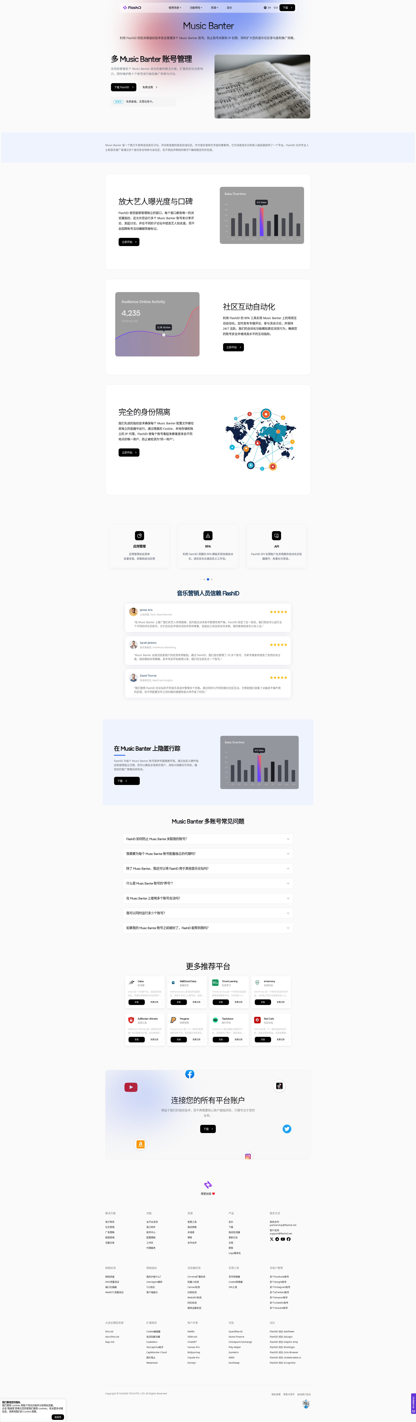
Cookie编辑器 (153, 1331)
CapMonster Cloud (156, 1352)
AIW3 (231, 1357)
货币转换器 (234, 1276)
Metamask (152, 1362)
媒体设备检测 (194, 1307)
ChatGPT (192, 1341)
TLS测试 (150, 1287)
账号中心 (151, 1232)
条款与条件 (289, 1394)
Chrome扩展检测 (196, 1276)
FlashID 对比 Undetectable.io (285, 1357)
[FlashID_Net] (272, 1239)
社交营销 (109, 1227)
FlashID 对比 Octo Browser (284, 1352)
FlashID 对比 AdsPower (282, 1331)
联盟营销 (109, 1237)
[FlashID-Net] (284, 1239)
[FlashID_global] (278, 1239)
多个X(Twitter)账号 (279, 1292)
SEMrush (192, 1336)
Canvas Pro (194, 1347)
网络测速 (109, 1276)
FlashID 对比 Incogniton (283, 1362)
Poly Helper (235, 1347)
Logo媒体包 (235, 1253)
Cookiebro (151, 1341)
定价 (229, 7)
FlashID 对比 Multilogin (282, 1347)
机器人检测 (193, 1281)
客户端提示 (152, 1292)
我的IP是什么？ (154, 1276)
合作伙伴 (192, 1242)
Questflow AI (235, 1331)
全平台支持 (152, 1221)
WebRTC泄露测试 (114, 1292)
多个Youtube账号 (279, 1307)
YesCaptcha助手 (154, 1347)
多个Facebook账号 (279, 1276)
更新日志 (233, 1237)
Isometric (234, 1352)
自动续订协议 (304, 1394)
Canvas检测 (194, 1287)
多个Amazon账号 (279, 1297)
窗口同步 (151, 1227)
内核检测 (192, 1292)
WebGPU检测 (195, 1297)
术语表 (191, 1232)
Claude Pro (193, 1357)
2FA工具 (233, 1287)
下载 (231, 1227)
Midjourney (194, 1352)
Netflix (191, 1331)
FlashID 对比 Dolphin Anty (284, 1341)
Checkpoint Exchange (240, 1341)
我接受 (57, 1417)
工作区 (149, 1242)
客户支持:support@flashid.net (281, 1232)
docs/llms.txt (112, 1336)
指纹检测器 (234, 1232)
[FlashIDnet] (289, 1239)
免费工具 (192, 1221)
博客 (190, 1237)
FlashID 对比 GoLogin (281, 1336)
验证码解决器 (153, 1336)
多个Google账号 (278, 1281)
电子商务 (109, 1221)
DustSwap (234, 1362)
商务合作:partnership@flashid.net (283, 1223)
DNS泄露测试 (112, 1281)
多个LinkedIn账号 (279, 1302)
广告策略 (109, 1232)
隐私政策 (276, 1394)
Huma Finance (236, 1336)
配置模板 (151, 1237)
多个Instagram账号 (280, 1287)
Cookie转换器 (236, 1281)
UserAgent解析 (154, 1281)
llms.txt (109, 1331)
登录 (275, 7)
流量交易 (109, 1242)
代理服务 (151, 1247)
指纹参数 (192, 1227)
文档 (231, 1242)
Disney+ (192, 1362)
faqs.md (109, 1341)
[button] (200, 579)
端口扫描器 (111, 1287)
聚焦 (231, 1247)
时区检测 (192, 1302)
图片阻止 (151, 1357)
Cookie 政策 (29, 1411)
